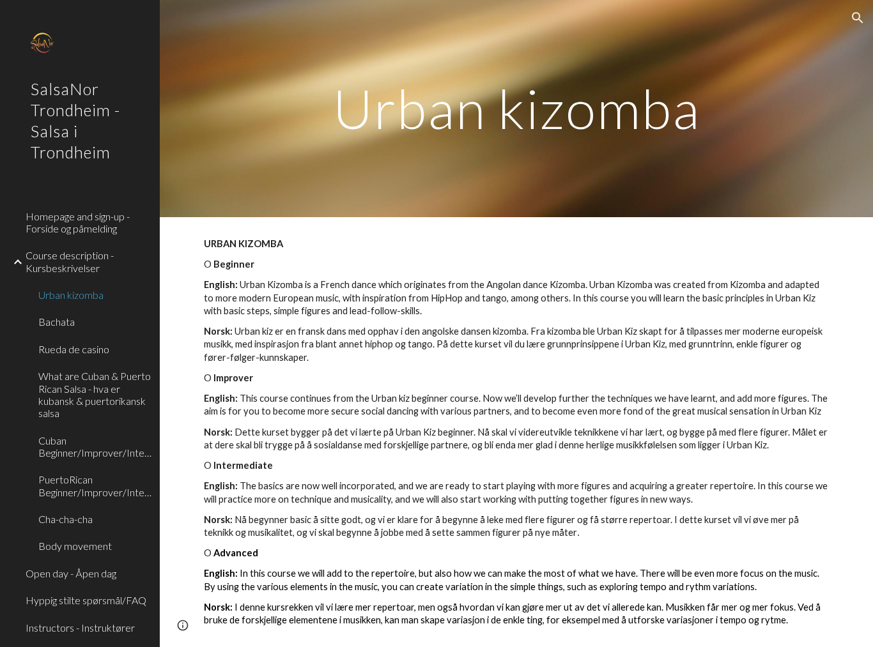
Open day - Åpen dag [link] (71, 573)
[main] (516, 108)
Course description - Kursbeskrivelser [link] (70, 261)
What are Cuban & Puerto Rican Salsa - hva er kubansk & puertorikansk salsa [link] (94, 394)
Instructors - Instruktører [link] (80, 627)
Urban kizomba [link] (71, 295)
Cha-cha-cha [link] (65, 519)
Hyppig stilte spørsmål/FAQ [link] (86, 600)
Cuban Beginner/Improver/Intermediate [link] (95, 446)
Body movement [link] (75, 546)
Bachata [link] (56, 322)
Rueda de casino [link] (73, 349)
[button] (857, 18)
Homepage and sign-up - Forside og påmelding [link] (78, 222)
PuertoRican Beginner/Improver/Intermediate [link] (95, 485)
